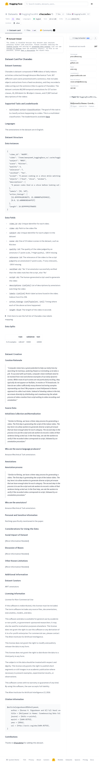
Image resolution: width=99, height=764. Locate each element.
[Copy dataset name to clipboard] (52, 14)
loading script (12, 46)
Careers (46, 760)
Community (48, 30)
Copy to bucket (81, 38)
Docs (92, 760)
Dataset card (15, 30)
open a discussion (28, 50)
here (48, 116)
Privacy (31, 760)
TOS (24, 760)
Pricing (85, 760)
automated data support (41, 46)
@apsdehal (19, 742)
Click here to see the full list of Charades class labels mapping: (28, 318)
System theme (14, 760)
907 (88, 14)
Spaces (77, 760)
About (39, 760)
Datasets (69, 760)
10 (63, 14)
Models (60, 760)
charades (45, 14)
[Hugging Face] (53, 759)
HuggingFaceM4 (29, 14)
